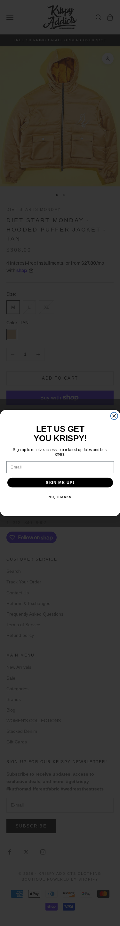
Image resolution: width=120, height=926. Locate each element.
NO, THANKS (60, 497)
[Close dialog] (114, 416)
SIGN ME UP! (60, 482)
